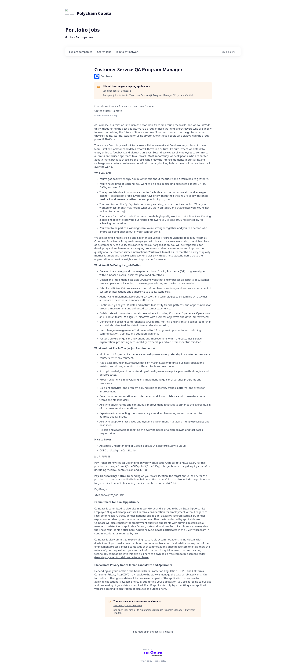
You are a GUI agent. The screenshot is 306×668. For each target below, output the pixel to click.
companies (80, 52)
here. (164, 589)
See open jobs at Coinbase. (117, 90)
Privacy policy (146, 661)
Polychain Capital (95, 13)
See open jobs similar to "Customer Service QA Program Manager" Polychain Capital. (148, 95)
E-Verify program (196, 530)
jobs (104, 52)
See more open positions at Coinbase (153, 631)
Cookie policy (160, 661)
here (135, 581)
